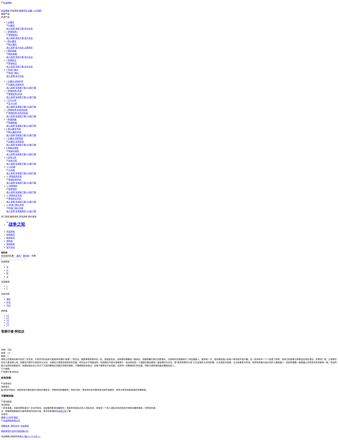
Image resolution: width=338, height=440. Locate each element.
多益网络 (5, 11)
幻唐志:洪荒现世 (15, 138)
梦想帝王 (12, 60)
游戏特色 (10, 244)
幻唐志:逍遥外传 (15, 81)
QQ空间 (9, 417)
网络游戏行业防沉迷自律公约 (15, 431)
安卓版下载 (20, 88)
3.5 (7, 322)
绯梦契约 (13, 186)
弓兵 (8, 305)
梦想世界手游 (15, 176)
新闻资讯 (10, 238)
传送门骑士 (13, 70)
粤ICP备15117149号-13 (30, 436)
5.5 (7, 325)
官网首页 (10, 235)
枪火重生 (12, 41)
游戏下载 (19, 29)
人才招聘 (37, 11)
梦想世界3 (12, 32)
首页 (18, 256)
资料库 (9, 241)
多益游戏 (10, 231)
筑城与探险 (13, 148)
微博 (3, 417)
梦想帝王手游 (15, 195)
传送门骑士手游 (16, 205)
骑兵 (8, 299)
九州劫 (12, 167)
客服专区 (23, 11)
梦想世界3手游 (15, 91)
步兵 (8, 302)
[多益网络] (6, 3)
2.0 (7, 315)
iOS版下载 (31, 88)
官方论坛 (28, 29)
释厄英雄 (12, 51)
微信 (16, 417)
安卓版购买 (20, 211)
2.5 (7, 318)
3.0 (7, 320)
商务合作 (15, 426)
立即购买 (28, 48)
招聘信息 (5, 426)
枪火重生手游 (14, 129)
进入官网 (10, 29)
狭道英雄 (12, 119)
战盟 (30, 11)
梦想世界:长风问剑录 (17, 110)
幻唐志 (11, 22)
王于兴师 (12, 100)
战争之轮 (12, 157)
